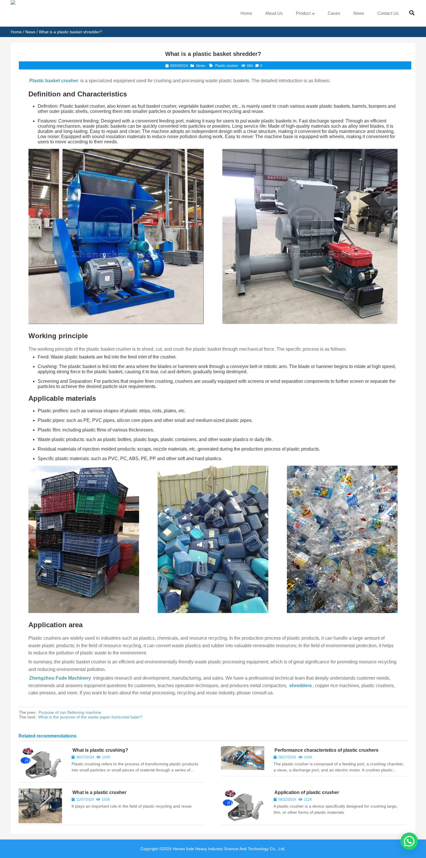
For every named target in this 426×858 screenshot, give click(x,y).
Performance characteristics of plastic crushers (326, 750)
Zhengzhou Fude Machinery (60, 678)
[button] (409, 841)
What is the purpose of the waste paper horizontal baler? (90, 717)
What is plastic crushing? (100, 750)
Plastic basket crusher (53, 80)
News (30, 32)
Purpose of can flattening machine (70, 712)
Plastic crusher (226, 66)
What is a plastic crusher (99, 792)
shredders (300, 685)
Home (16, 32)
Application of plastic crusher (306, 792)
